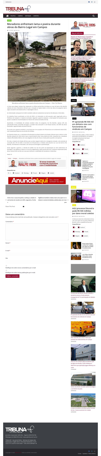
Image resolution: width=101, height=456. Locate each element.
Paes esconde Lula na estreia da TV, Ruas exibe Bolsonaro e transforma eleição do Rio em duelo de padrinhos (82, 80)
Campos (20, 16)
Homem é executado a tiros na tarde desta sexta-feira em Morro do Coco (88, 177)
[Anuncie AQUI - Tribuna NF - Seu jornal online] (37, 178)
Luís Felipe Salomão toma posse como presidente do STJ (87, 256)
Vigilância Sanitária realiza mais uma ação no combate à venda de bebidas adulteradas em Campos (52, 200)
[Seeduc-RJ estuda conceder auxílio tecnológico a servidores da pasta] (83, 373)
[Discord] (83, 196)
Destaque (28, 16)
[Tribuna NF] (19, 9)
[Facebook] (89, 2)
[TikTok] (76, 247)
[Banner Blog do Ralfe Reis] (83, 24)
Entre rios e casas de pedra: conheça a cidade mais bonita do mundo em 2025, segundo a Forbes (21, 200)
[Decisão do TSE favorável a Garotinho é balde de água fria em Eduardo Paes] (83, 40)
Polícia (74, 118)
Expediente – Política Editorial (89, 453)
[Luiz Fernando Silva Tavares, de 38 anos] (76, 165)
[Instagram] (92, 2)
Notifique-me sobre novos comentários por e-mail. (21, 268)
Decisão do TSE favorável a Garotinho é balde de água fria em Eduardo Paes (82, 37)
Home (9, 158)
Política (13, 16)
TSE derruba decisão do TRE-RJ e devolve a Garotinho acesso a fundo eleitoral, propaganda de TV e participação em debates (83, 295)
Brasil (74, 205)
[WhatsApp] (94, 2)
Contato (36, 16)
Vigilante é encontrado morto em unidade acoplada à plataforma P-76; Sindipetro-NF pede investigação (88, 164)
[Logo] (20, 426)
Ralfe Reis (17, 30)
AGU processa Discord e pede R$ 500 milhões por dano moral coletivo (83, 211)
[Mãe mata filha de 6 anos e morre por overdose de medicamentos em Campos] (83, 322)
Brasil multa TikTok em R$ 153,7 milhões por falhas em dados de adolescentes (87, 246)
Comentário (10, 221)
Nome (8, 243)
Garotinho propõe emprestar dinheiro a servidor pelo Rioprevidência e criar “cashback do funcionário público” (82, 58)
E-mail (8, 251)
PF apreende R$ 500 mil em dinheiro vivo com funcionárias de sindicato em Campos (83, 125)
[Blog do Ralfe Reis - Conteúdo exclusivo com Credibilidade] (37, 160)
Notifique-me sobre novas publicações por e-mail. (20, 272)
